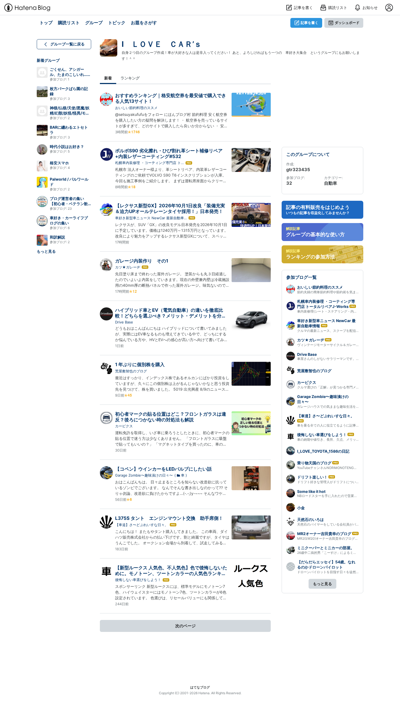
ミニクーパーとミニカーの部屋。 (325, 547)
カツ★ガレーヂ (127, 267)
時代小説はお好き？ (67, 146)
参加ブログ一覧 (301, 277)
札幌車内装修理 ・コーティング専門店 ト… (149, 162)
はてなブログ (200, 687)
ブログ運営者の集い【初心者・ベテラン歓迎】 (69, 203)
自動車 (330, 183)
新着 (108, 78)
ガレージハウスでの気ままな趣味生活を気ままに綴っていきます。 (346, 407)
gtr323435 (298, 169)
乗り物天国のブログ (314, 463)
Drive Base (124, 322)
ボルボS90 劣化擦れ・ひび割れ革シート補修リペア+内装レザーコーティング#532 (169, 153)
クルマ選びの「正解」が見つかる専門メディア (331, 387)
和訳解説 (57, 237)
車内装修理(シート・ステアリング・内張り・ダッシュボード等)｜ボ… (348, 311)
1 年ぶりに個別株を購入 (140, 364)
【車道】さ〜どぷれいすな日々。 (141, 525)
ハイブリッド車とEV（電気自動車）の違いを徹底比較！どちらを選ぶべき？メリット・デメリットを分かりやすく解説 (170, 316)
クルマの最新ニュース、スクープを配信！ (328, 331)
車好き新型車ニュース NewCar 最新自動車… (151, 218)
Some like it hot (311, 491)
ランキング (130, 78)
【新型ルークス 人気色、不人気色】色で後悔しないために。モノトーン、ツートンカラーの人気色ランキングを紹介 (171, 573)
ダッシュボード (347, 22)
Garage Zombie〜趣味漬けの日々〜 (144, 475)
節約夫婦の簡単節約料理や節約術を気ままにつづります (338, 292)
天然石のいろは (310, 519)
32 (289, 183)
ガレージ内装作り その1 (141, 261)
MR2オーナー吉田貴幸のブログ (324, 533)
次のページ (185, 625)
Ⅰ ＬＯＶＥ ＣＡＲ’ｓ (162, 44)
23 (70, 208)
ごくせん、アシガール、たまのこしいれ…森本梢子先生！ (70, 74)
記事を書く (309, 22)
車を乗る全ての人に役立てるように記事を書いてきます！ (339, 425)
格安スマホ (59, 162)
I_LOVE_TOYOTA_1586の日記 (323, 451)
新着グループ (48, 60)
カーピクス (124, 426)
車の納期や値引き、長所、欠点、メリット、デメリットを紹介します (347, 439)
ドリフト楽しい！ (312, 477)
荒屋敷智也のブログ (131, 371)
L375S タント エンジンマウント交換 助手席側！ (169, 518)
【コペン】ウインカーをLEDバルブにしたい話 (163, 469)
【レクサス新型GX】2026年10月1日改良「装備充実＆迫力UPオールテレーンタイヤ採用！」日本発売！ (170, 208)
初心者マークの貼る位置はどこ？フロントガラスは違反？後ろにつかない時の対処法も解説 (170, 416)
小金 (301, 507)
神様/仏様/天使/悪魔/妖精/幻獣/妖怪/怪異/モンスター (70, 113)
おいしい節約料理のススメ (136, 108)
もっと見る (46, 251)
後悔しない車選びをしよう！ (138, 580)
